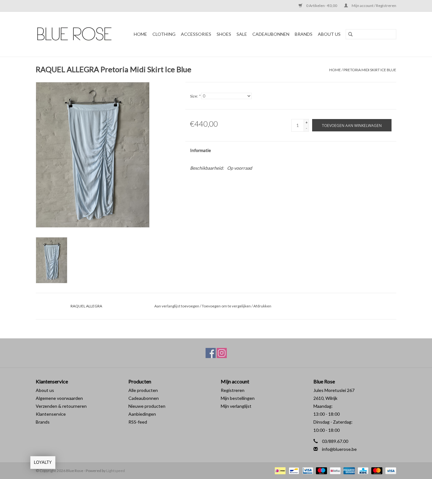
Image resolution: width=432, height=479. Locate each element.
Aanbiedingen (142, 414)
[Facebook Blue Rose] (211, 353)
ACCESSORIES (196, 34)
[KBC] (362, 470)
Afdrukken (262, 306)
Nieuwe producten (146, 406)
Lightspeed (115, 470)
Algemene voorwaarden (59, 398)
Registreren (232, 390)
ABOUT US (329, 34)
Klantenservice (51, 414)
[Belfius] (334, 470)
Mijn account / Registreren (373, 5)
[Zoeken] (350, 34)
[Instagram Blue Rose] (222, 353)
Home (140, 34)
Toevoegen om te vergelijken (226, 306)
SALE (242, 34)
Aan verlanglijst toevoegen (177, 306)
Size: (195, 96)
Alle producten (143, 390)
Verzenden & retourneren (61, 406)
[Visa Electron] (307, 470)
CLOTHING (164, 34)
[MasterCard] (376, 470)
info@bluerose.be (339, 449)
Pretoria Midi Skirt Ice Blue (369, 69)
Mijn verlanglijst (236, 406)
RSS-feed (137, 422)
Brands (43, 422)
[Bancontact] (293, 470)
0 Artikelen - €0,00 (321, 5)
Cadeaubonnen (270, 34)
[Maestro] (321, 470)
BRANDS (303, 34)
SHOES (224, 34)
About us (45, 390)
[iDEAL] (279, 470)
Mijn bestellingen (238, 398)
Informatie (200, 150)
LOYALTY (43, 462)
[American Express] (348, 470)
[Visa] (389, 470)
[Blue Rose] (76, 34)
